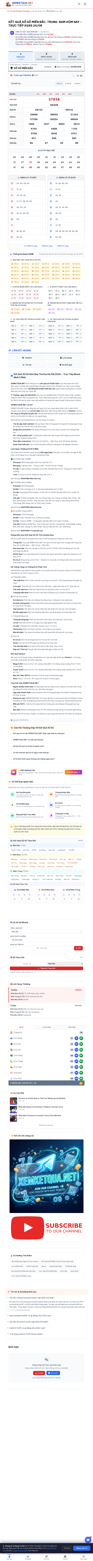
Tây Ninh (32, 866)
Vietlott (28, 358)
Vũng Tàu (50, 866)
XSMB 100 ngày (63, 246)
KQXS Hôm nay (15, 64)
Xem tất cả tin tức (46, 1125)
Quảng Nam (15, 879)
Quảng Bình (78, 876)
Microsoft (54, 1373)
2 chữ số (77, 83)
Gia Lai (32, 876)
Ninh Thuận (60, 876)
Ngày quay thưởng (18, 936)
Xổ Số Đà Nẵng (64, 548)
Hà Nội (34, 850)
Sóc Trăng (60, 863)
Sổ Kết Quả (39, 554)
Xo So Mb (63, 1271)
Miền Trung (14, 876)
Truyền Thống (15, 850)
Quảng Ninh (62, 850)
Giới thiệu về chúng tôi (73, 714)
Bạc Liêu (63, 859)
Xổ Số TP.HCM (51, 548)
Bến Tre (71, 859)
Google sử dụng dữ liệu (20, 1550)
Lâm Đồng (51, 863)
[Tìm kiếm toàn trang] (79, 4)
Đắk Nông (75, 879)
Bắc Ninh (26, 850)
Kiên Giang (33, 863)
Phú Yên (69, 876)
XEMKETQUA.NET (36, 543)
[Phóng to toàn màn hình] (73, 76)
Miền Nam (14, 859)
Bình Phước (43, 859)
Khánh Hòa (41, 876)
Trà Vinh (24, 866)
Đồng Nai (59, 866)
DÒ (79, 948)
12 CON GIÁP (46, 1027)
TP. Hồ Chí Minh (72, 863)
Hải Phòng (42, 850)
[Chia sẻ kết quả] (78, 76)
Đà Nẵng (58, 879)
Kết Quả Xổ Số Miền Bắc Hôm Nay (23, 1271)
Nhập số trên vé (17, 944)
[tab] (20, 56)
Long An (42, 863)
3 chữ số (68, 83)
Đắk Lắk (66, 879)
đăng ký (58, 1378)
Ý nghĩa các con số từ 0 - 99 (23, 1083)
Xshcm (43, 1266)
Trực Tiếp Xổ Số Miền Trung (21, 1276)
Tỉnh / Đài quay (16, 928)
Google (40, 1373)
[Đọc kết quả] (81, 76)
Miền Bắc (26, 64)
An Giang (23, 859)
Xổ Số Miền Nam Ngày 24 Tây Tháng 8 (25, 1261)
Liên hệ (57, 714)
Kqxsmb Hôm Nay (56, 1266)
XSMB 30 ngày (31, 246)
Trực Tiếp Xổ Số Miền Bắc (48, 1271)
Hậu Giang (23, 863)
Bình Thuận (53, 859)
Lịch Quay (67, 358)
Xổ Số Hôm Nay (70, 1266)
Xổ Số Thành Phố (32, 1266)
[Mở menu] (85, 4)
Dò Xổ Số (35, 560)
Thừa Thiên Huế (47, 879)
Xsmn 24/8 (74, 1271)
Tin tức (28, 365)
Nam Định (52, 850)
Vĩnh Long (41, 866)
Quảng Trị (36, 879)
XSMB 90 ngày (47, 246)
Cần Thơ (14, 863)
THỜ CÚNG (72, 1027)
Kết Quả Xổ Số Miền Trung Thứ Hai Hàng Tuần (57, 1261)
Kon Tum (50, 876)
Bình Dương (33, 859)
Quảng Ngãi (26, 879)
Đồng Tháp (69, 866)
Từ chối (67, 1548)
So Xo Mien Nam (17, 1266)
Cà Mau (79, 859)
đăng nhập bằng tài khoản (45, 1378)
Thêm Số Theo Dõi (47, 968)
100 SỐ (21, 1027)
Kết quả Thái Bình (23, 75)
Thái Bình (71, 850)
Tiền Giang (14, 866)
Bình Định (24, 876)
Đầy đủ (59, 83)
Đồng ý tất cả (81, 1548)
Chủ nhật (34, 64)
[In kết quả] (11, 75)
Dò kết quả (67, 365)
